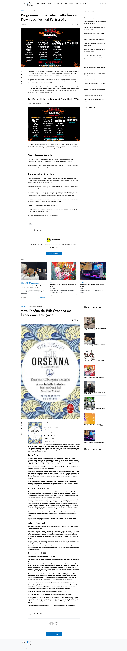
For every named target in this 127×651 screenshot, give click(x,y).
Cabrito (57, 623)
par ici (56, 215)
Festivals (23, 11)
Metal (30, 223)
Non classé (28, 282)
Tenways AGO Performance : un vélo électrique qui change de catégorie (95, 329)
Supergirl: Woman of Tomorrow (91, 79)
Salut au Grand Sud (45, 526)
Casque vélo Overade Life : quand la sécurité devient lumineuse (94, 393)
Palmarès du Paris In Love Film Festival (93, 95)
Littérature (23, 306)
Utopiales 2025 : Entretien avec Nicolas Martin (94, 39)
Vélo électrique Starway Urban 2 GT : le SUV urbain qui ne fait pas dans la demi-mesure (94, 361)
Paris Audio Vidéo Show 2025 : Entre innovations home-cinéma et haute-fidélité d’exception (93, 57)
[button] (101, 3)
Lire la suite (42, 297)
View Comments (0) (53, 253)
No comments (38, 11)
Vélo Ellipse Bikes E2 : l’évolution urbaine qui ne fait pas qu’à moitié (94, 409)
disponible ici (71, 605)
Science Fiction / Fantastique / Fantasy (30, 283)
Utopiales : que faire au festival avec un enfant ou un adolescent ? (33, 287)
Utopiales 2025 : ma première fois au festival (94, 63)
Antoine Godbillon (57, 239)
